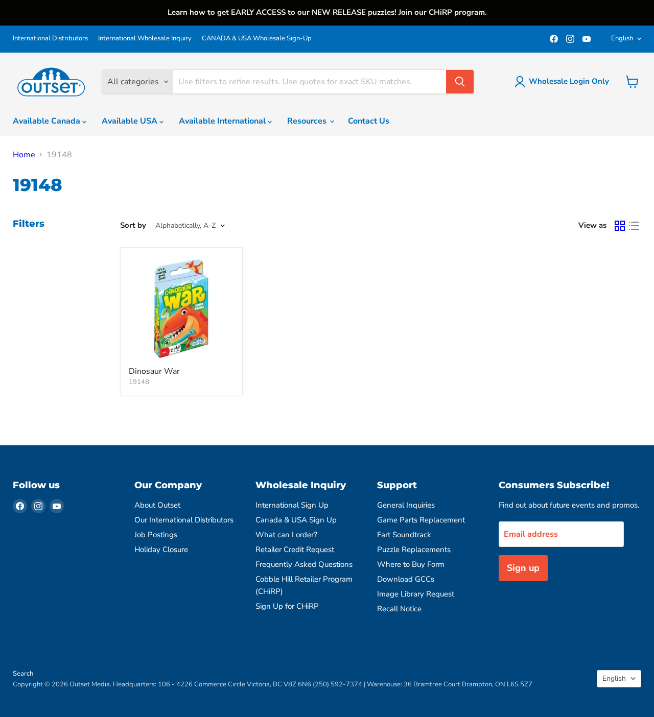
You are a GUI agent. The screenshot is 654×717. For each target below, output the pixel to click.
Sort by (133, 225)
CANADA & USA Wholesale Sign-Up (257, 38)
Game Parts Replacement (421, 520)
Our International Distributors (183, 520)
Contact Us (368, 121)
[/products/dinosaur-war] (181, 308)
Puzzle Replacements (414, 549)
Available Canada (47, 121)
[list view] (634, 226)
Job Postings (155, 535)
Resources (308, 121)
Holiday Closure (161, 549)
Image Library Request (415, 594)
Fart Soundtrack (404, 535)
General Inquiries (406, 505)
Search (23, 673)
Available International (223, 121)
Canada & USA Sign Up (296, 520)
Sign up (523, 568)
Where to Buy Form (411, 564)
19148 (139, 382)
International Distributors (50, 38)
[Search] (460, 81)
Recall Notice (399, 609)
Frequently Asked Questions (304, 564)
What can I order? (286, 535)
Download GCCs (405, 579)
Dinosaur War (154, 371)
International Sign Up (292, 505)
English (622, 38)
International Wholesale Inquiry (145, 38)
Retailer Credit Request (294, 549)
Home (24, 154)
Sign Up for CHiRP (287, 606)
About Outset (157, 505)
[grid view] (620, 226)
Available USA (130, 121)
